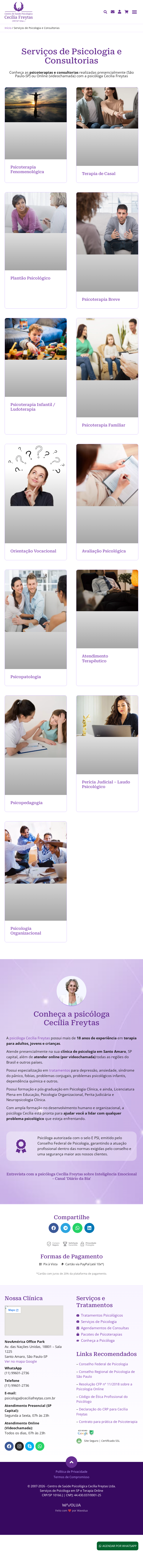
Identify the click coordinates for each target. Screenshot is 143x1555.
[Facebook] (9, 1446)
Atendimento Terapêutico (95, 658)
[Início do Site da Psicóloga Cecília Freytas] (19, 12)
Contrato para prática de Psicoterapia (108, 1421)
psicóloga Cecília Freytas (29, 1038)
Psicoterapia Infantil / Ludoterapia (32, 407)
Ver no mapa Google (21, 1361)
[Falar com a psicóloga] (113, 12)
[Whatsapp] (39, 1446)
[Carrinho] (126, 12)
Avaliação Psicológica (104, 551)
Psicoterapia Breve (101, 299)
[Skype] (29, 1446)
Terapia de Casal (98, 173)
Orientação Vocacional (33, 551)
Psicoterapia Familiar (103, 425)
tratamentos (59, 1070)
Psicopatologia (25, 677)
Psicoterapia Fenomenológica (27, 169)
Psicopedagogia (26, 803)
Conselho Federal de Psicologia (103, 1364)
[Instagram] (19, 1446)
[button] (134, 12)
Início (8, 28)
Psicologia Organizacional (25, 930)
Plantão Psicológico (30, 278)
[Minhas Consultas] (119, 12)
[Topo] (71, 1462)
